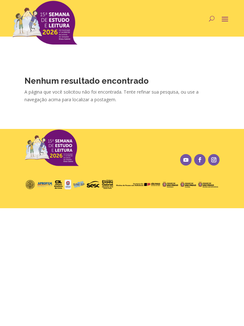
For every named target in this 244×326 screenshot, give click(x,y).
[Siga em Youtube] (186, 160)
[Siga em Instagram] (214, 160)
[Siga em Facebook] (200, 160)
